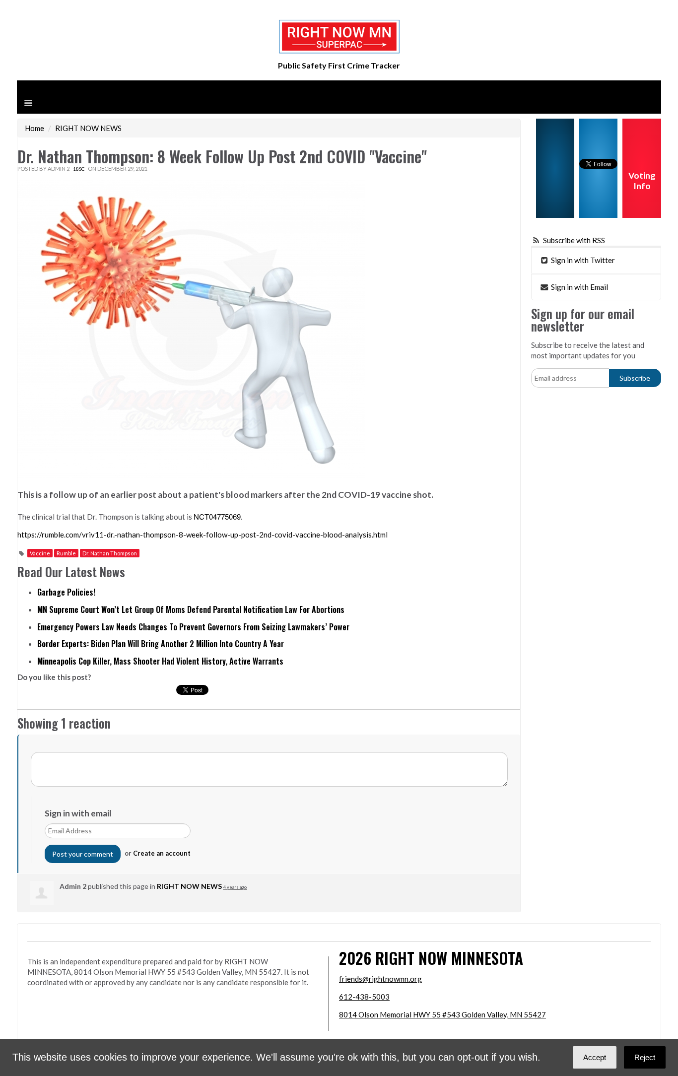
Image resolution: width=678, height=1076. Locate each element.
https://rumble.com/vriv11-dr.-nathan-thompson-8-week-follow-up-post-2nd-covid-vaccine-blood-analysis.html (202, 534)
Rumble (66, 553)
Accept (594, 1057)
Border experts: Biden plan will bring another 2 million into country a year (160, 644)
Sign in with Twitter (582, 260)
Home (34, 128)
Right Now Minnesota (449, 957)
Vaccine (40, 553)
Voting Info (641, 180)
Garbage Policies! (66, 592)
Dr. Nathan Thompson (109, 553)
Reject (644, 1057)
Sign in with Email (578, 286)
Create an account (162, 853)
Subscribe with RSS (574, 240)
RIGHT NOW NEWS (88, 128)
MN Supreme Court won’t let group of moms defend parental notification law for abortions (190, 609)
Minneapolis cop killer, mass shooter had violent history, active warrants (160, 661)
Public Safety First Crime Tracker (339, 65)
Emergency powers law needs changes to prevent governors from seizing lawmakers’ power (193, 627)
